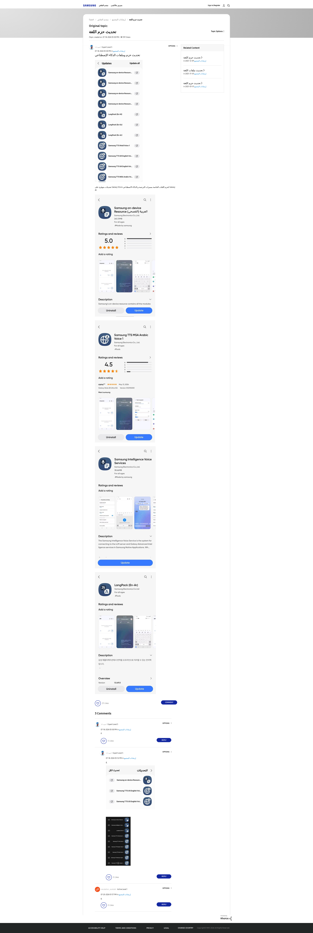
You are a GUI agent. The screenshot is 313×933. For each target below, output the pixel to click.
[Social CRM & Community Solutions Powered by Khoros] (226, 918)
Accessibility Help (96, 928)
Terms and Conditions (125, 928)
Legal (166, 928)
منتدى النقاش (103, 5)
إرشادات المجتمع (119, 51)
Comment (169, 702)
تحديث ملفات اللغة (193, 70)
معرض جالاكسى (116, 5)
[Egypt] (89, 5)
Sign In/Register (214, 5)
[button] (173, 46)
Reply (164, 740)
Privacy (150, 928)
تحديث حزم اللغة (192, 57)
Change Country (185, 928)
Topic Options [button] (217, 31)
